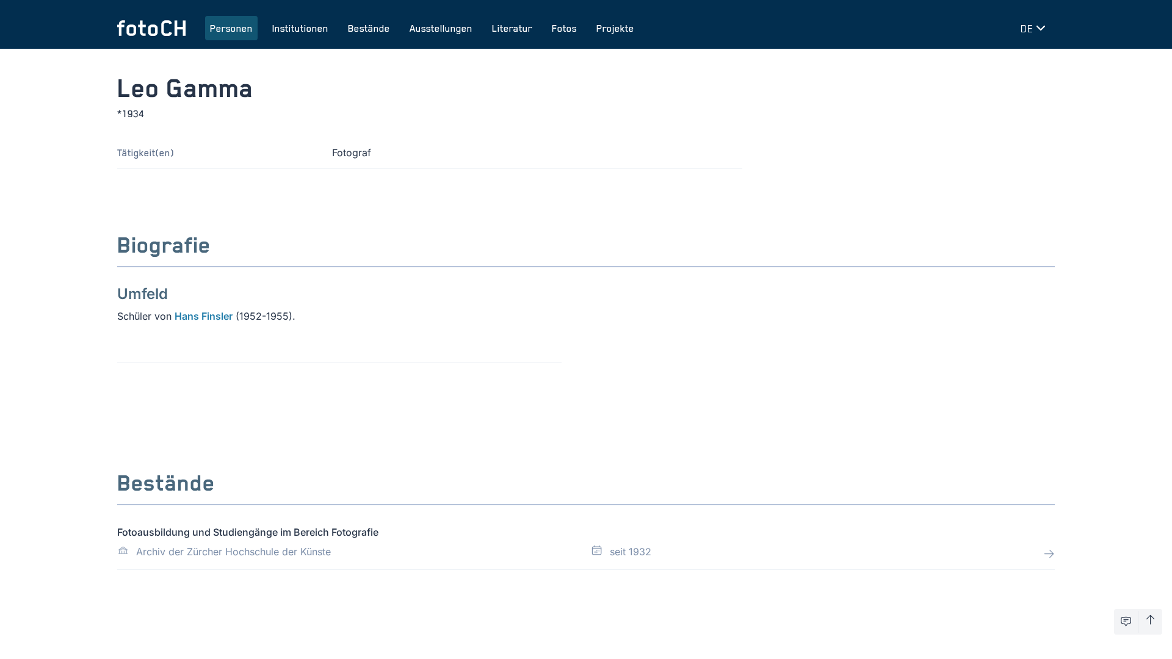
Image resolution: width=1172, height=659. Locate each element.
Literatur (512, 28)
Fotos (564, 28)
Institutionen (300, 28)
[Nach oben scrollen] (1150, 622)
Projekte (615, 28)
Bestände (369, 28)
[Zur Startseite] (151, 28)
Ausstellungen (441, 28)
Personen (231, 28)
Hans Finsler (204, 316)
